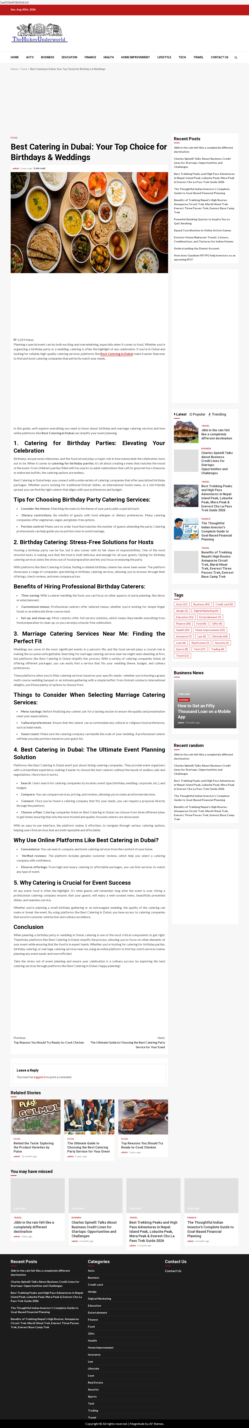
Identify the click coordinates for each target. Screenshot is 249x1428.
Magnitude (137, 1423)
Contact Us (219, 57)
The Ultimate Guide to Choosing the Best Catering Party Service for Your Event (127, 1042)
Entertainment (210, 617)
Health (108, 57)
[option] (205, 706)
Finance (90, 57)
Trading (217, 649)
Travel (198, 57)
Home (15, 57)
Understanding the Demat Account (196, 248)
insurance (184, 636)
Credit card (224, 604)
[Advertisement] (124, 104)
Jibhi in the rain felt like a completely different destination (186, 432)
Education (69, 57)
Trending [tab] (218, 414)
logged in (40, 1077)
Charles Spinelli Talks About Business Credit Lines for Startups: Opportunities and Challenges (202, 162)
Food (14, 138)
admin (16, 168)
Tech (182, 57)
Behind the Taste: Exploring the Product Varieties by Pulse (35, 1117)
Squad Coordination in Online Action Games (202, 230)
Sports (182, 649)
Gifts (217, 623)
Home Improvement (135, 57)
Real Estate (200, 642)
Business (47, 57)
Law (201, 636)
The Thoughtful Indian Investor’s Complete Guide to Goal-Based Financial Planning (186, 529)
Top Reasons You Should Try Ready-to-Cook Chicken (49, 1040)
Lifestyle (164, 57)
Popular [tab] (198, 414)
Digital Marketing (206, 610)
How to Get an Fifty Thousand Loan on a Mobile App (204, 711)
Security (222, 642)
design (182, 610)
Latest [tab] (181, 414)
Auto (30, 57)
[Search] (235, 57)
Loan (181, 642)
